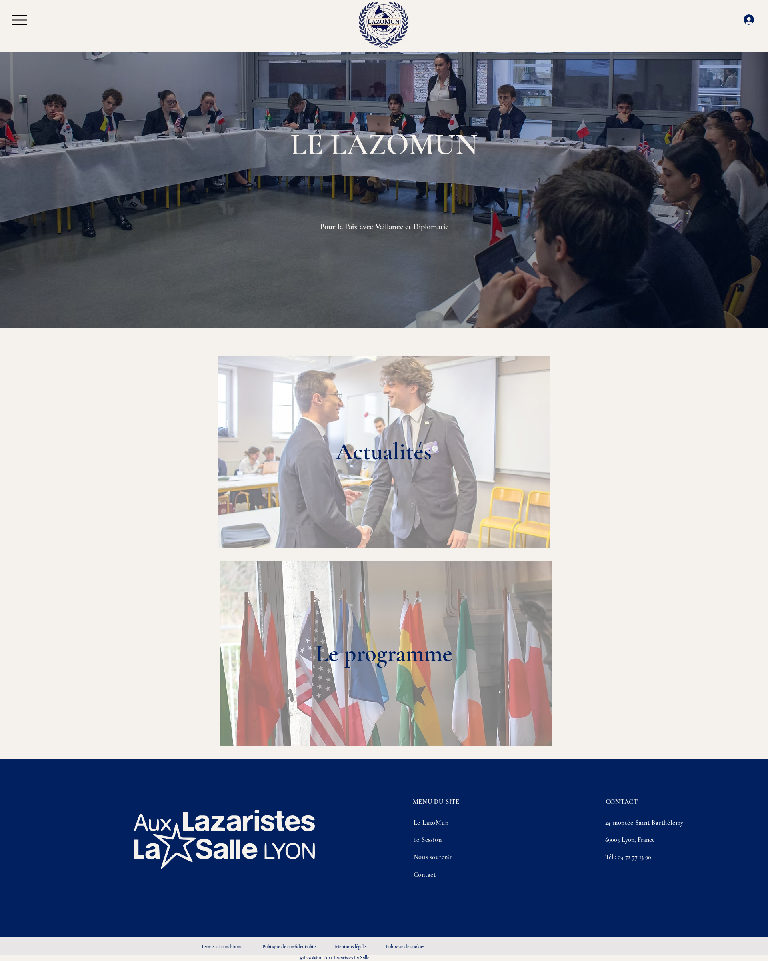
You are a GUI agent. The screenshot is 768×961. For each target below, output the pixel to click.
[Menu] (19, 20)
